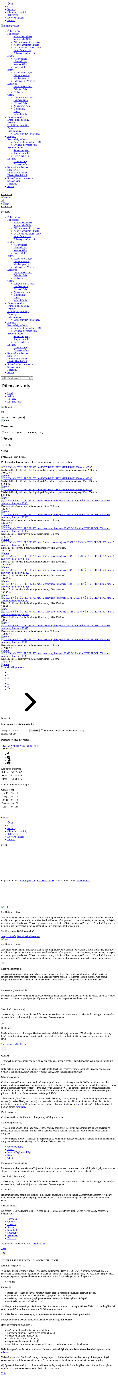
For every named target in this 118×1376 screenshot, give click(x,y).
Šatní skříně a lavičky (17, 167)
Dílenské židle (20, 103)
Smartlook (12, 1230)
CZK (4, 194)
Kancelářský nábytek (17, 139)
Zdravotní (12, 83)
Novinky (11, 9)
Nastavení (35, 936)
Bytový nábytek (15, 147)
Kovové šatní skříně (17, 172)
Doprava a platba (15, 17)
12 (8, 689)
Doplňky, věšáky (15, 117)
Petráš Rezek (39, 1243)
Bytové (10, 69)
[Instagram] (8, 757)
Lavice (17, 111)
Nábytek (11, 136)
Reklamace (12, 15)
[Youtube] (8, 763)
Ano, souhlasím (8, 936)
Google (11, 1221)
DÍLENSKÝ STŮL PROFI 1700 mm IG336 (70, 478)
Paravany (11, 128)
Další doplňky (14, 131)
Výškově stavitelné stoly (25, 144)
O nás (10, 6)
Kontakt (11, 20)
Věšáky (11, 122)
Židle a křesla (13, 31)
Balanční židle (20, 89)
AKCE (10, 186)
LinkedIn (11, 1224)
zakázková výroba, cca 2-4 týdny (24, 432)
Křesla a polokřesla (23, 78)
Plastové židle (20, 58)
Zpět (3, 1248)
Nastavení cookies (45, 880)
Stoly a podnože (21, 153)
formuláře (20, 1107)
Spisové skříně (14, 181)
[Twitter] (9, 760)
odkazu (4, 1352)
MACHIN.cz (83, 880)
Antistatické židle (22, 106)
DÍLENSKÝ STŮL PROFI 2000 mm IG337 (70, 467)
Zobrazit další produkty (12, 667)
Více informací (8, 1044)
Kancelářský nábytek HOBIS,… (29, 142)
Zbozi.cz (11, 1238)
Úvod (10, 3)
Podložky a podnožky (18, 125)
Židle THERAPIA (23, 86)
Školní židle (19, 108)
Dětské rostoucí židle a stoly (27, 47)
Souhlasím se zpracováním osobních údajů (64, 730)
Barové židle (20, 67)
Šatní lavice (13, 169)
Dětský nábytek (21, 156)
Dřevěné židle (20, 61)
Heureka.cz (12, 1235)
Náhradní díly (20, 114)
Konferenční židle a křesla (26, 45)
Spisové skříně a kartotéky (20, 178)
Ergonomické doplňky (18, 119)
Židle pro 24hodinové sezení (27, 42)
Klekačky (18, 92)
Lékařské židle (21, 100)
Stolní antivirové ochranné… (27, 133)
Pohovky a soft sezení (24, 53)
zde (77, 1104)
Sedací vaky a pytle (23, 72)
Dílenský (11, 158)
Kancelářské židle (22, 39)
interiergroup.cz (27, 880)
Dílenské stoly (20, 161)
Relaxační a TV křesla (24, 81)
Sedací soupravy (22, 150)
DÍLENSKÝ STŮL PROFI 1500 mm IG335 (70, 489)
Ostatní (10, 94)
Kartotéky (12, 183)
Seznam (11, 1227)
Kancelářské (13, 33)
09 (9, 445)
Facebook (12, 1219)
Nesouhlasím (23, 936)
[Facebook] (8, 754)
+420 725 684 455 (29, 745)
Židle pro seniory (22, 75)
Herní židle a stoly (22, 50)
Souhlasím (21, 1044)
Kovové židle (20, 64)
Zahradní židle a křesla (24, 97)
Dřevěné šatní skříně (17, 175)
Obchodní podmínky (17, 12)
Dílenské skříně (21, 164)
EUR (9, 194)
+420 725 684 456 (10, 745)
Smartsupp (12, 1232)
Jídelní (10, 56)
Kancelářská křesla (23, 36)
